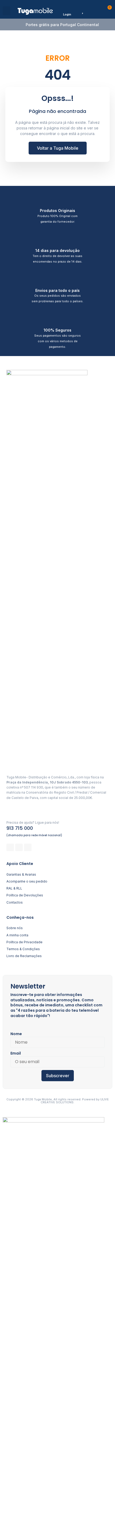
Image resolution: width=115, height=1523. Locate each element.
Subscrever (57, 1075)
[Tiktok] (28, 847)
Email (15, 1053)
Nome (16, 1033)
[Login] (67, 9)
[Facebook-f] (10, 847)
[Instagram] (19, 847)
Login (67, 14)
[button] (6, 10)
